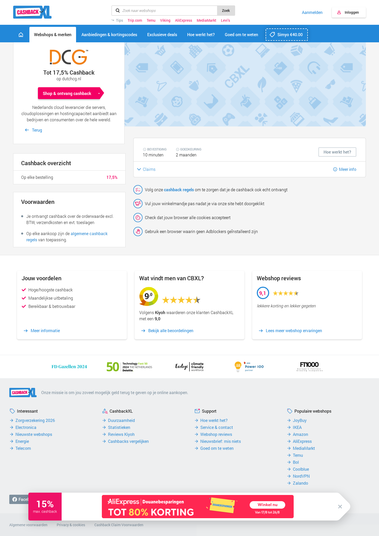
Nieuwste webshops (33, 434)
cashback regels (179, 189)
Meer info (347, 169)
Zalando (300, 483)
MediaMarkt (206, 20)
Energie (22, 441)
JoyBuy (300, 420)
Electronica (25, 427)
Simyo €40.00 (290, 34)
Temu (151, 20)
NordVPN (301, 476)
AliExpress (183, 20)
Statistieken (119, 427)
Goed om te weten (217, 448)
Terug (37, 130)
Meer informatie (45, 331)
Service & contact (216, 427)
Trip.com (135, 20)
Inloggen (352, 12)
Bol (296, 462)
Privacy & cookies (71, 524)
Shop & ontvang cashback (67, 93)
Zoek (226, 10)
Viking (165, 20)
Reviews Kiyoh (121, 434)
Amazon (300, 434)
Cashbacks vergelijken (128, 441)
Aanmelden (312, 12)
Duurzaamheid (121, 420)
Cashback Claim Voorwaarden (118, 524)
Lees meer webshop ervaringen (294, 331)
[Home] (21, 34)
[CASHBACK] (32, 12)
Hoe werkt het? (214, 420)
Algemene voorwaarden (28, 524)
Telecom (23, 448)
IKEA (297, 427)
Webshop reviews (216, 434)
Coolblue (301, 469)
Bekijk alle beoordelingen (170, 331)
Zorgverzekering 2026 (35, 420)
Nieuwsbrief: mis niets (220, 441)
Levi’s (225, 20)
